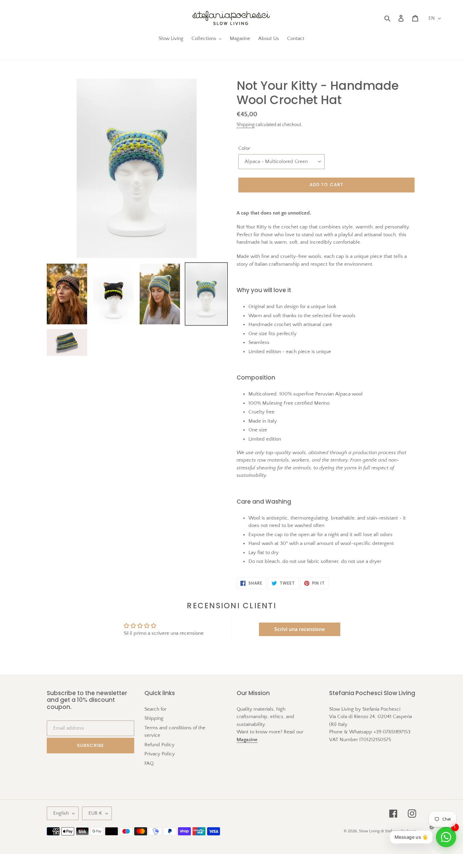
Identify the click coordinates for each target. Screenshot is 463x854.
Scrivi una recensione (299, 629)
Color (244, 148)
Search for (155, 709)
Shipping (246, 124)
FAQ (149, 763)
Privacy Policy (159, 754)
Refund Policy (159, 745)
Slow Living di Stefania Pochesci (387, 831)
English (61, 813)
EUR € (95, 813)
